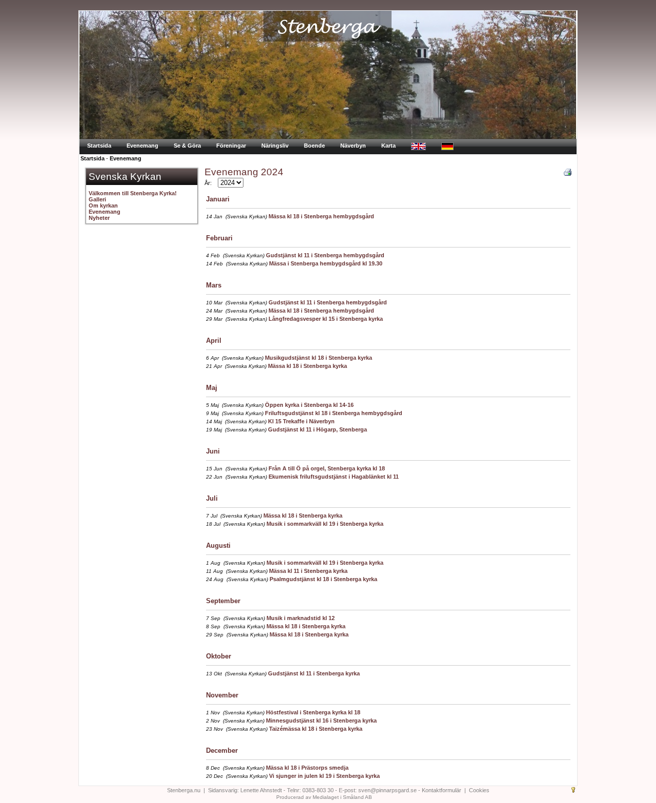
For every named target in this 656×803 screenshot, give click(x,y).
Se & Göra (187, 145)
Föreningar (231, 145)
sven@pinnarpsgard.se (387, 790)
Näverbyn (353, 145)
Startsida (99, 145)
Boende (314, 145)
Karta (388, 145)
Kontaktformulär (441, 790)
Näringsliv (275, 145)
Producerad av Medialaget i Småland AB (324, 797)
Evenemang (142, 145)
